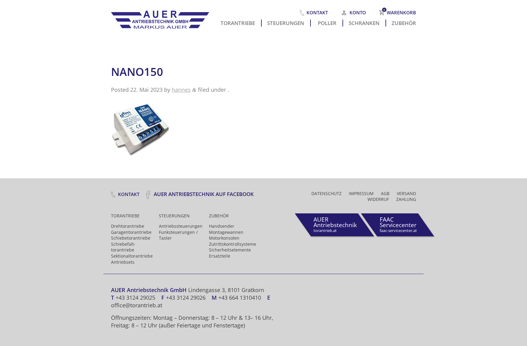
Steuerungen (285, 23)
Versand (406, 193)
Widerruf (378, 199)
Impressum (361, 193)
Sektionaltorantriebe (132, 256)
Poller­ (327, 23)
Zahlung (406, 199)
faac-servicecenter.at (398, 224)
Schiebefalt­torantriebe (123, 247)
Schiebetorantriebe (130, 238)
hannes (181, 89)
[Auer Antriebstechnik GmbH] (163, 18)
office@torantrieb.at (136, 305)
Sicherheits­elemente (230, 250)
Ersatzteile (219, 256)
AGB (385, 193)
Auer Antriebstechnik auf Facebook (203, 194)
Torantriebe (237, 23)
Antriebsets (122, 262)
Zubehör (404, 23)
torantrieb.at (335, 224)
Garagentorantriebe (131, 232)
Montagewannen (226, 232)
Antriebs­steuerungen (181, 226)
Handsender (221, 226)
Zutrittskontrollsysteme (232, 244)
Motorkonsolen (224, 238)
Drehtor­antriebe (127, 226)
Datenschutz (326, 193)
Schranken (364, 23)
